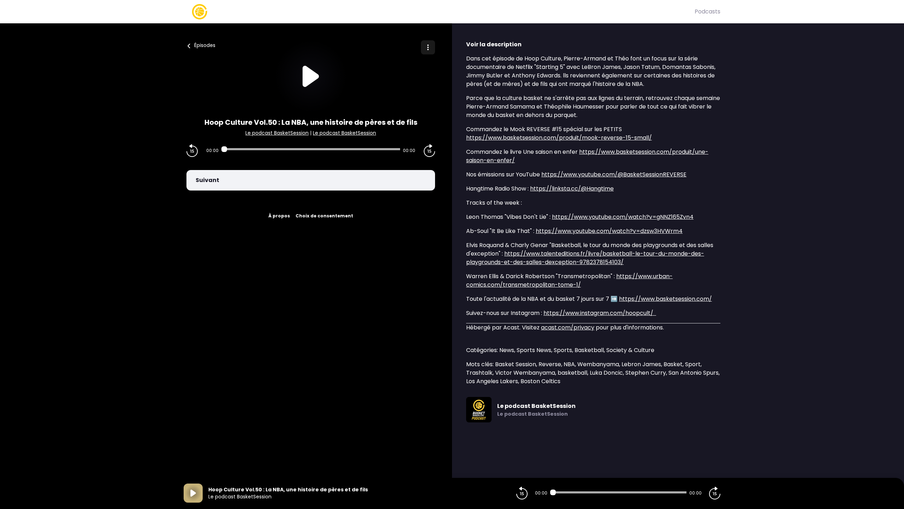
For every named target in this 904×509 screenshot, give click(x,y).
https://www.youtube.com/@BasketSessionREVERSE (613, 174)
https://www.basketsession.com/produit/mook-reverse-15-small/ (559, 138)
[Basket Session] (439, 12)
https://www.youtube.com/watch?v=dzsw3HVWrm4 (609, 231)
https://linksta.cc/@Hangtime (572, 189)
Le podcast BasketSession (277, 132)
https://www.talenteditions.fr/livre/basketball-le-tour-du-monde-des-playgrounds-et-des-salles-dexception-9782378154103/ (585, 258)
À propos (279, 216)
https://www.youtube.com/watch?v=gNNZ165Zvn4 (623, 217)
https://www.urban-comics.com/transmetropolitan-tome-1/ (569, 280)
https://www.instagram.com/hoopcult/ (599, 313)
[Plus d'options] (428, 47)
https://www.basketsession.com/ (665, 299)
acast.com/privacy (567, 327)
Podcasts (707, 11)
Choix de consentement (324, 216)
